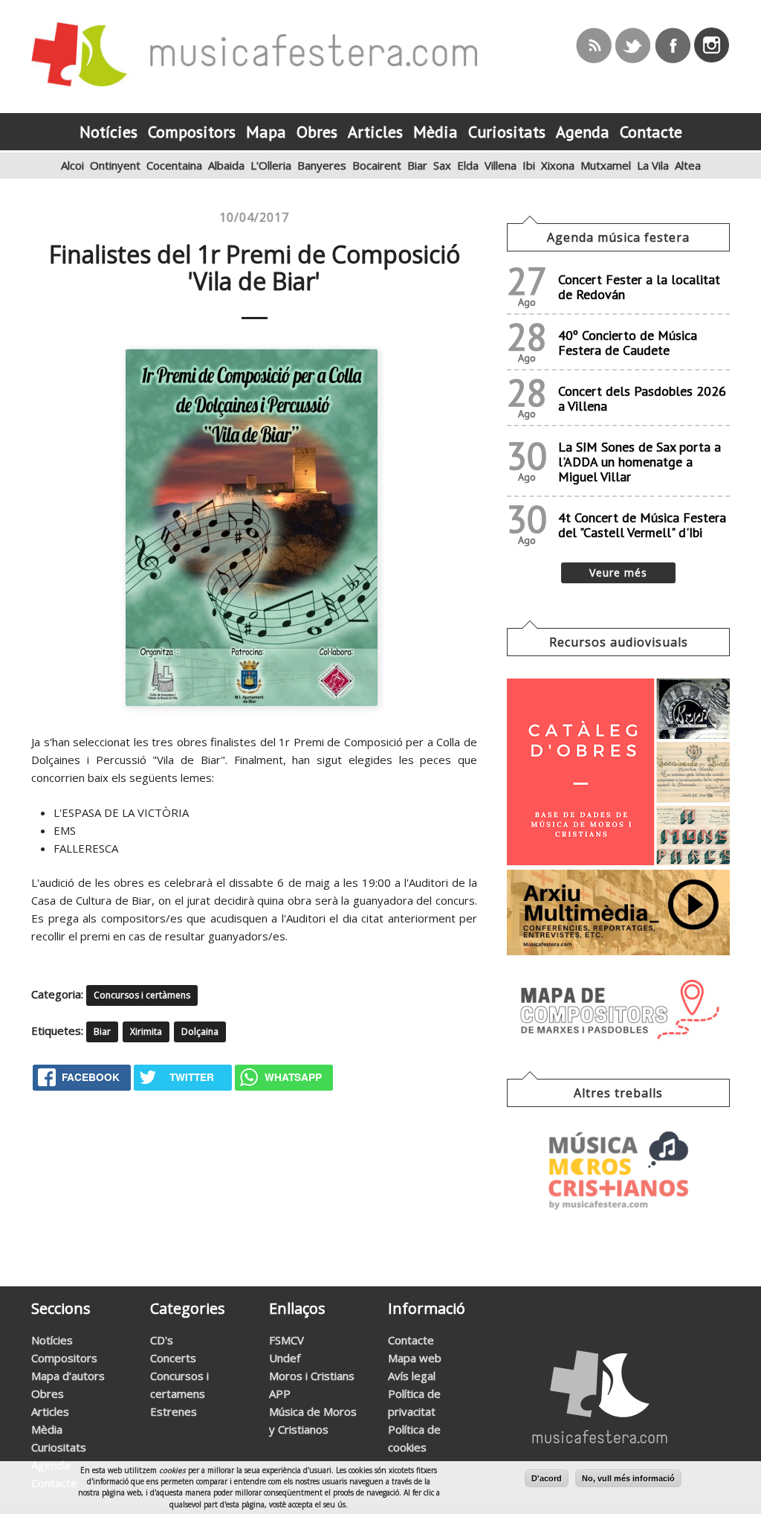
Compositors (64, 1357)
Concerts (173, 1357)
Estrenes (173, 1411)
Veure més (618, 572)
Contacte (411, 1339)
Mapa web (414, 1357)
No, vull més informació (628, 1478)
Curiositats (58, 1447)
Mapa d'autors (68, 1375)
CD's (161, 1339)
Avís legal (411, 1375)
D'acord (546, 1478)
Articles (50, 1411)
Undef (284, 1357)
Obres (47, 1393)
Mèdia (46, 1429)
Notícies (52, 1339)
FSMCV (286, 1339)
